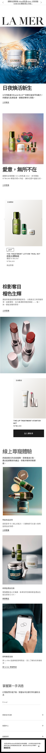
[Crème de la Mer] (9, 9)
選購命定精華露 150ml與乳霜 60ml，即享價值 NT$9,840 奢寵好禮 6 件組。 (23, 2)
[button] (2, 2)
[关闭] (38, 746)
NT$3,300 (17, 426)
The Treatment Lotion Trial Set (23, 254)
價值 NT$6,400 (13, 258)
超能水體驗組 (13, 256)
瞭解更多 (7, 747)
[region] (23, 745)
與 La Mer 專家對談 (9, 667)
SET (10, 249)
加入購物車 (28, 433)
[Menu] (43, 9)
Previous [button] (4, 219)
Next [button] (42, 219)
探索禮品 (5, 598)
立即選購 (5, 530)
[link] (5, 102)
